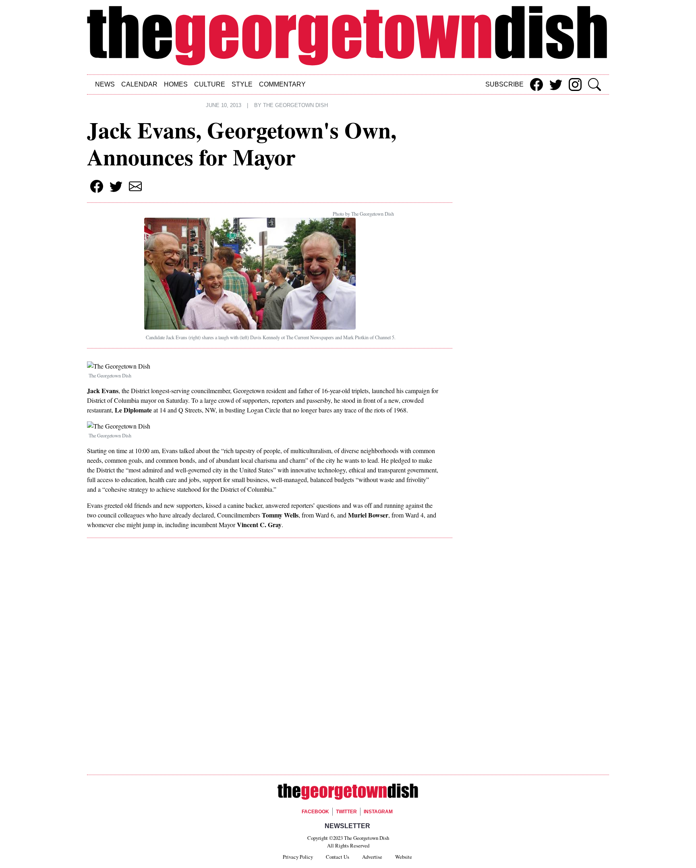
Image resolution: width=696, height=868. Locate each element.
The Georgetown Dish (295, 105)
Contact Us (337, 856)
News (105, 84)
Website (403, 856)
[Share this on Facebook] (536, 84)
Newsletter (347, 826)
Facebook (315, 811)
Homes (176, 84)
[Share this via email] (135, 186)
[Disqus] (269, 658)
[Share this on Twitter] (556, 84)
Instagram (378, 811)
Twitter (346, 811)
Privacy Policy (298, 856)
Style (242, 84)
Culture (209, 84)
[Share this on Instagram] (575, 84)
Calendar (139, 84)
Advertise (372, 856)
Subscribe (504, 84)
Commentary (282, 84)
